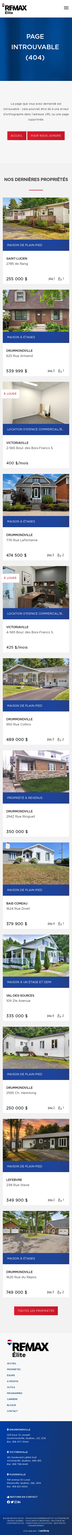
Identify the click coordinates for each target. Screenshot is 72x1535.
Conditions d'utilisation (39, 1523)
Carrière (12, 1399)
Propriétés (14, 1369)
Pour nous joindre (46, 136)
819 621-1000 (20, 1487)
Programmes (14, 1393)
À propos (12, 1381)
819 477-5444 (20, 1442)
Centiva (43, 1531)
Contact (12, 1411)
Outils (11, 1387)
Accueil (17, 136)
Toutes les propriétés (36, 1311)
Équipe (11, 1375)
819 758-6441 (20, 1464)
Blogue (11, 1405)
